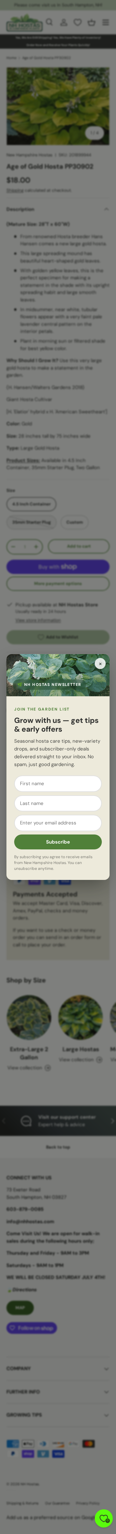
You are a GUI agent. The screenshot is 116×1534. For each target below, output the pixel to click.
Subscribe (58, 842)
